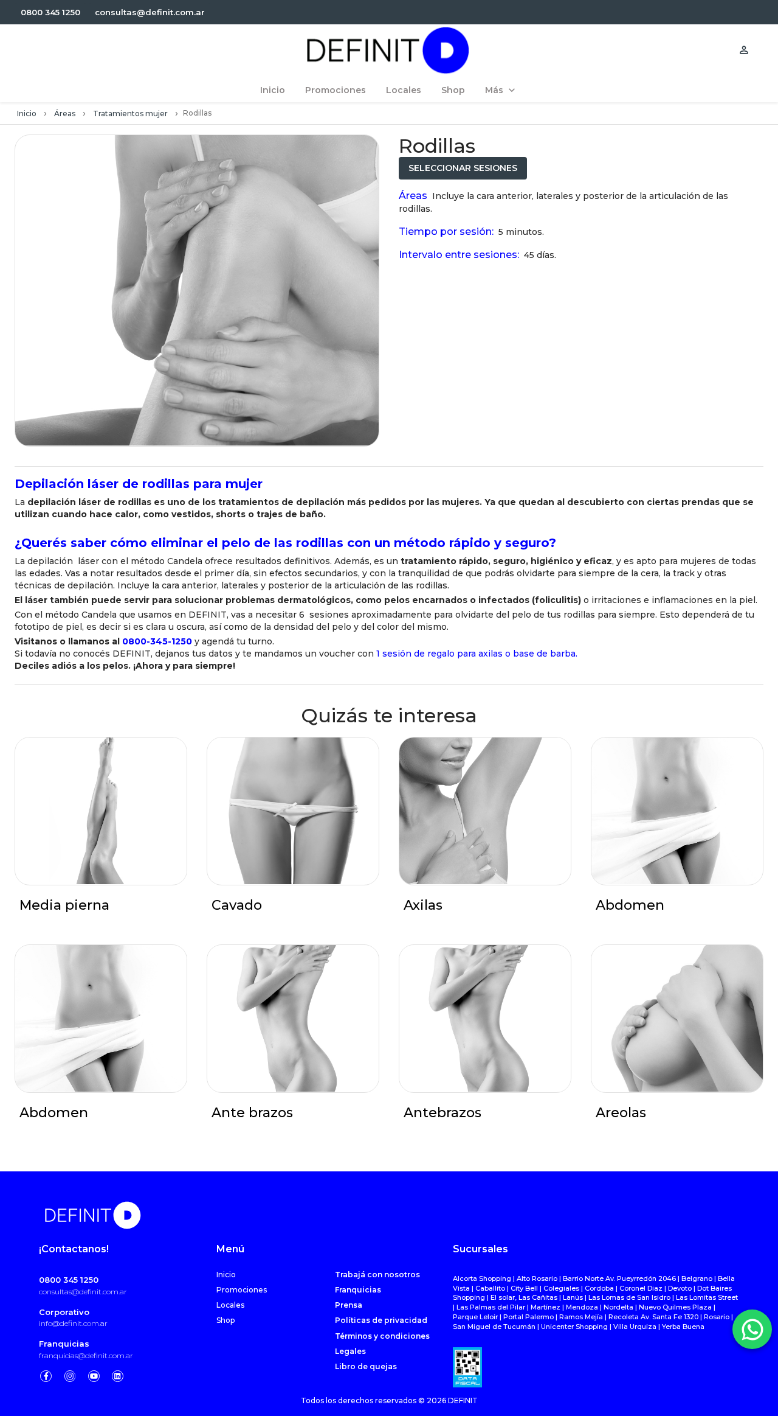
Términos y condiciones (382, 1336)
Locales (230, 1305)
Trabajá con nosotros (377, 1274)
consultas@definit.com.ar (83, 1291)
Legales (350, 1351)
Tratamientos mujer (130, 113)
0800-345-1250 (157, 641)
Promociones (241, 1289)
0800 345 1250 (68, 1280)
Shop (225, 1320)
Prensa (348, 1305)
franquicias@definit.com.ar (86, 1355)
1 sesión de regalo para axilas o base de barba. (476, 653)
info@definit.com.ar (73, 1323)
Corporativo (64, 1312)
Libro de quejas (366, 1366)
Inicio (26, 113)
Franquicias (64, 1343)
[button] (50, 12)
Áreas (64, 113)
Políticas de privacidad (381, 1320)
